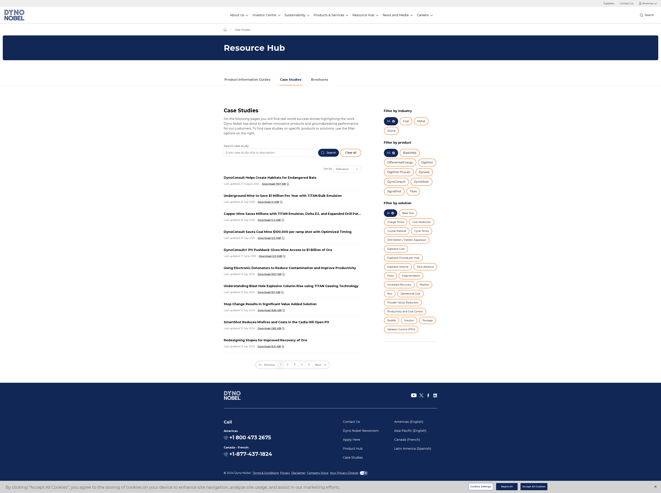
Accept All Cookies (533, 486)
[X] (421, 395)
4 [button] (302, 364)
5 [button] (308, 364)
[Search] (641, 15)
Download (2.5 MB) (269, 238)
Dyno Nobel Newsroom (361, 431)
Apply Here (351, 440)
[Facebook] (428, 395)
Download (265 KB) (269, 328)
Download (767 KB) (274, 183)
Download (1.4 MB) (269, 220)
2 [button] (287, 364)
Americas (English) (408, 422)
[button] (266, 365)
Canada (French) (407, 440)
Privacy (285, 473)
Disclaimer (298, 473)
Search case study (236, 146)
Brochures (319, 80)
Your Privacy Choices (344, 473)
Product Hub (353, 449)
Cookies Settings (480, 486)
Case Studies (290, 80)
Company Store (317, 473)
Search (649, 15)
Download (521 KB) (269, 346)
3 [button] (294, 364)
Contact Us (626, 3)
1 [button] (280, 364)
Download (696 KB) (270, 310)
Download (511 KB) (269, 292)
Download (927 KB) (270, 274)
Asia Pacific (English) (410, 431)
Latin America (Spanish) (412, 449)
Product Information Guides (247, 80)
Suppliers (609, 3)
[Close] (655, 486)
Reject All (507, 486)
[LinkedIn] (435, 395)
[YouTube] (414, 395)
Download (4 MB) (268, 201)
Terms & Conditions (265, 473)
